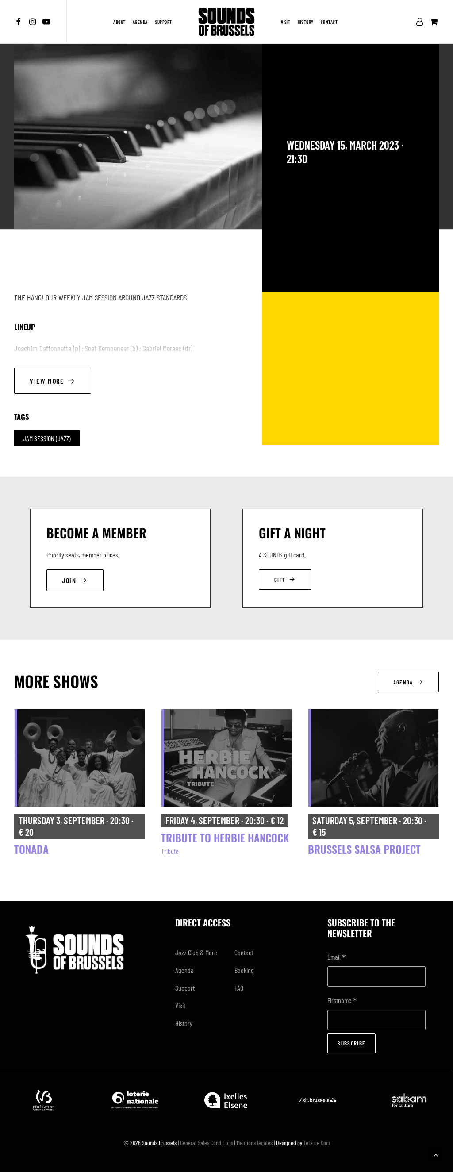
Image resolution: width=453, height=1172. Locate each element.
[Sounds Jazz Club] (226, 21)
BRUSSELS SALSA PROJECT (364, 849)
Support (163, 22)
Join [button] (69, 580)
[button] (19, 21)
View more (47, 381)
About (119, 22)
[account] (421, 21)
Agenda (140, 22)
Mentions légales (255, 1142)
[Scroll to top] (435, 1153)
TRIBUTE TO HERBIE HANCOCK (225, 837)
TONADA (31, 849)
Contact (329, 22)
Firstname (342, 1001)
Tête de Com (316, 1142)
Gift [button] (279, 579)
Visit (286, 22)
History (306, 22)
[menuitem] (19, 21)
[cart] (433, 21)
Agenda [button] (403, 682)
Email (336, 957)
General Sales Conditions (206, 1142)
